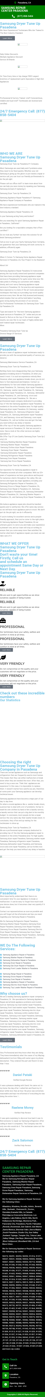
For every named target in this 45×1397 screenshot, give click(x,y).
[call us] (5, 1366)
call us (13, 1365)
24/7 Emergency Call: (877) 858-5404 (22, 113)
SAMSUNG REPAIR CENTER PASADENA (14, 9)
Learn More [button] (6, 613)
